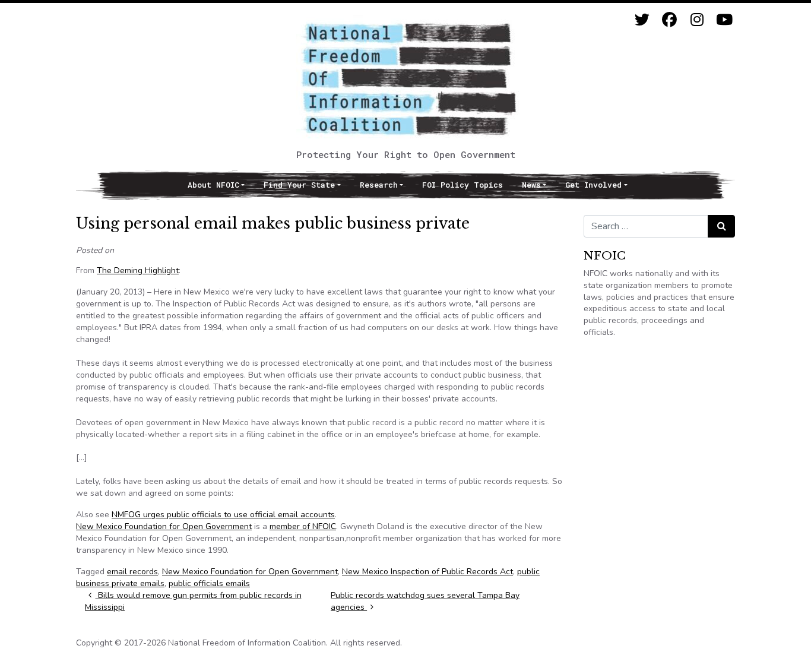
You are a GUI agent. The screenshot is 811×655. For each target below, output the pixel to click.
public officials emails (209, 583)
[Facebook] (669, 20)
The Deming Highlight (138, 270)
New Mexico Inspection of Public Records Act (427, 571)
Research (379, 184)
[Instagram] (697, 20)
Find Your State (299, 184)
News (531, 184)
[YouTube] (724, 20)
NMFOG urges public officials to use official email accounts (223, 514)
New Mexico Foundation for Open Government (164, 526)
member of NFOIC (303, 526)
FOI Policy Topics (462, 184)
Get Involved (593, 184)
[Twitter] (642, 20)
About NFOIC (213, 184)
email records (132, 571)
